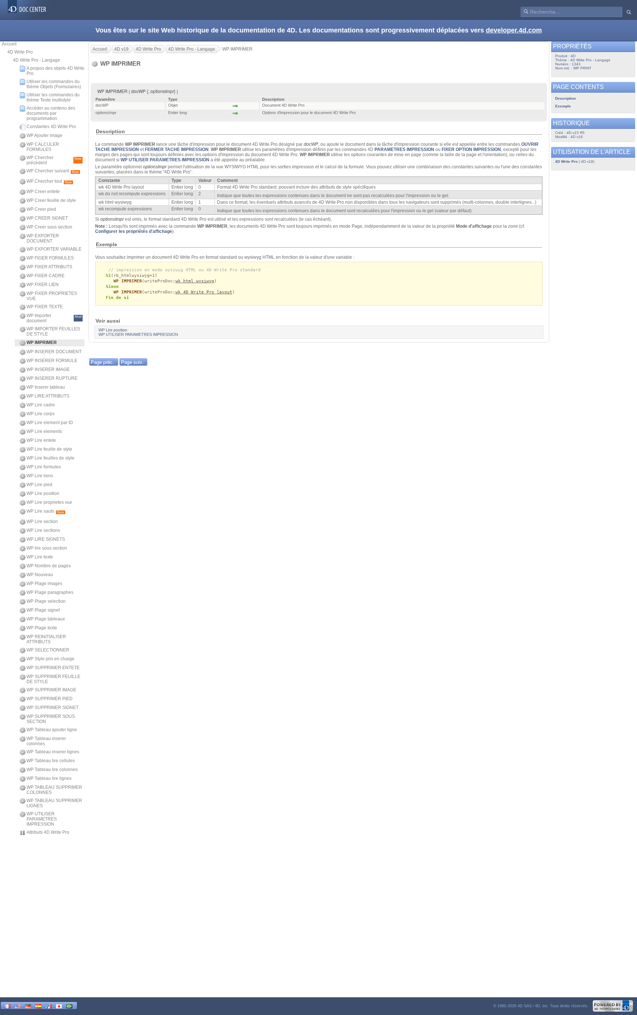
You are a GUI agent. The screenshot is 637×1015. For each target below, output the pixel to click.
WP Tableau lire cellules (51, 760)
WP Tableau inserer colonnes (46, 741)
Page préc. (102, 361)
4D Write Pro (20, 52)
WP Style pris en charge (50, 658)
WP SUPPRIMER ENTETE (53, 667)
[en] (18, 1005)
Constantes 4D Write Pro (51, 126)
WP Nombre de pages (49, 565)
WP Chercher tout (49, 181)
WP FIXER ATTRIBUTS (49, 266)
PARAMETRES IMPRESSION (404, 149)
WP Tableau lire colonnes (52, 769)
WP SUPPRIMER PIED (50, 698)
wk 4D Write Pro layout (203, 292)
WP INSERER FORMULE (52, 360)
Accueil (9, 44)
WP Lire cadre (41, 404)
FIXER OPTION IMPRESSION (471, 149)
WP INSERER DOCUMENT (54, 351)
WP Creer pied (41, 209)
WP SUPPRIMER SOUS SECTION (51, 719)
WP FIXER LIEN (43, 284)
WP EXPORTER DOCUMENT (43, 238)
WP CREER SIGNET (47, 218)
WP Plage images (44, 583)
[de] (28, 1005)
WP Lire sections (43, 530)
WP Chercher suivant (53, 171)
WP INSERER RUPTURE (52, 378)
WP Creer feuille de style (51, 200)
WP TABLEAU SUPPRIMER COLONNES (54, 790)
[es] (38, 1005)
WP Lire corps (41, 413)
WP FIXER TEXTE (45, 306)
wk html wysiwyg (194, 281)
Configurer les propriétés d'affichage (133, 231)
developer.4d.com (514, 30)
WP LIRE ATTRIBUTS (48, 396)
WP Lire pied (39, 484)
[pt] (69, 1005)
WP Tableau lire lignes (49, 778)
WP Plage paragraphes (50, 592)
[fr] (7, 1005)
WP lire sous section (47, 548)
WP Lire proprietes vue (49, 502)
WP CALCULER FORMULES (43, 147)
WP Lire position (43, 493)
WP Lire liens (40, 475)
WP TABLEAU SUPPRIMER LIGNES (54, 803)
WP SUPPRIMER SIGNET (53, 707)
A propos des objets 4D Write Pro (55, 71)
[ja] (59, 1005)
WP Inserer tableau (46, 387)
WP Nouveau (40, 574)
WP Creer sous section (49, 227)
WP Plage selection (46, 601)
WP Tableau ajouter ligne (52, 729)
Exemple (563, 106)
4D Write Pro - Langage (36, 60)
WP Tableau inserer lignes (53, 751)
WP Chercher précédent (54, 160)
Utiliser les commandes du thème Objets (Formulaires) (54, 84)
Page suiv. (132, 361)
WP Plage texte (42, 627)
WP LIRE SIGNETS (46, 539)
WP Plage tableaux (46, 619)
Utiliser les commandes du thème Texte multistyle (53, 97)
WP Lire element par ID (50, 422)
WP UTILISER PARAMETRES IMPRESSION (42, 819)
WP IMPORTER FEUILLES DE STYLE (53, 331)
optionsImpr (155, 166)
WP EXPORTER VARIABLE (54, 249)
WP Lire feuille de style (49, 449)
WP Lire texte (40, 557)
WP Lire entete (41, 440)
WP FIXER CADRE (46, 275)
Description (565, 98)
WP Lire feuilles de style (50, 458)
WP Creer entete (43, 191)
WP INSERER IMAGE (48, 369)
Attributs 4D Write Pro (48, 832)
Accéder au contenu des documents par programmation (51, 113)
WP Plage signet (43, 610)
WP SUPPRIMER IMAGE (51, 689)
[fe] (49, 1005)
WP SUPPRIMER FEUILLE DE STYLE (53, 679)
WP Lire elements (44, 431)
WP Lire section (42, 521)
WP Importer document (54, 318)
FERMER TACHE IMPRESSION (177, 149)
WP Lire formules (44, 466)
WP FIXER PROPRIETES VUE (52, 296)
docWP (311, 144)
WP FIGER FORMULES (50, 258)
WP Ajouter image (44, 135)
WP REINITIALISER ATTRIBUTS (46, 639)
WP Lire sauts (45, 511)
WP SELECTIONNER (48, 650)
